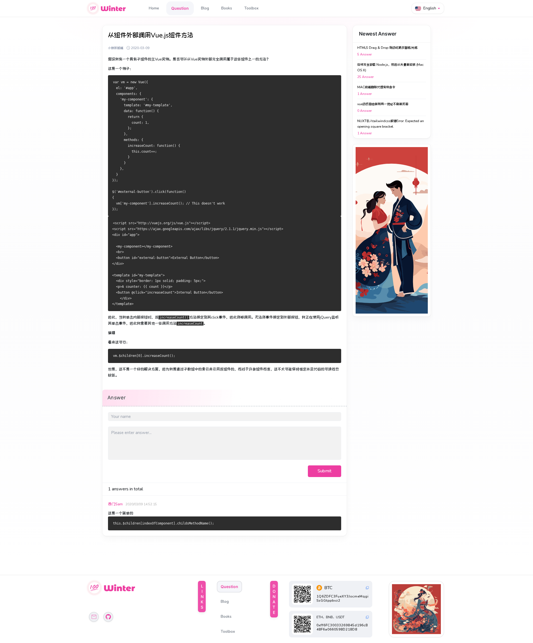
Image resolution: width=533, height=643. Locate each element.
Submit (324, 471)
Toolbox (251, 8)
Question (180, 8)
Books (226, 8)
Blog (205, 8)
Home (154, 8)
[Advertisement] (392, 230)
